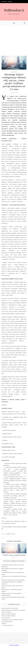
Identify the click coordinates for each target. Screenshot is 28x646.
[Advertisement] (14, 39)
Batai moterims (6, 617)
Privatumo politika (14, 645)
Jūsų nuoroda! (7, 625)
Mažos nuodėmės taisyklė (8, 614)
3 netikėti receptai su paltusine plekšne (14, 555)
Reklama (10, 1)
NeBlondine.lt (14, 10)
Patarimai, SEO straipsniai (8, 616)
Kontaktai (4, 1)
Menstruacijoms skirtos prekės (10, 608)
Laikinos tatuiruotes (7, 621)
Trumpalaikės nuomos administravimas (12, 619)
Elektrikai (4, 623)
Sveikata (14, 72)
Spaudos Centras (11, 534)
